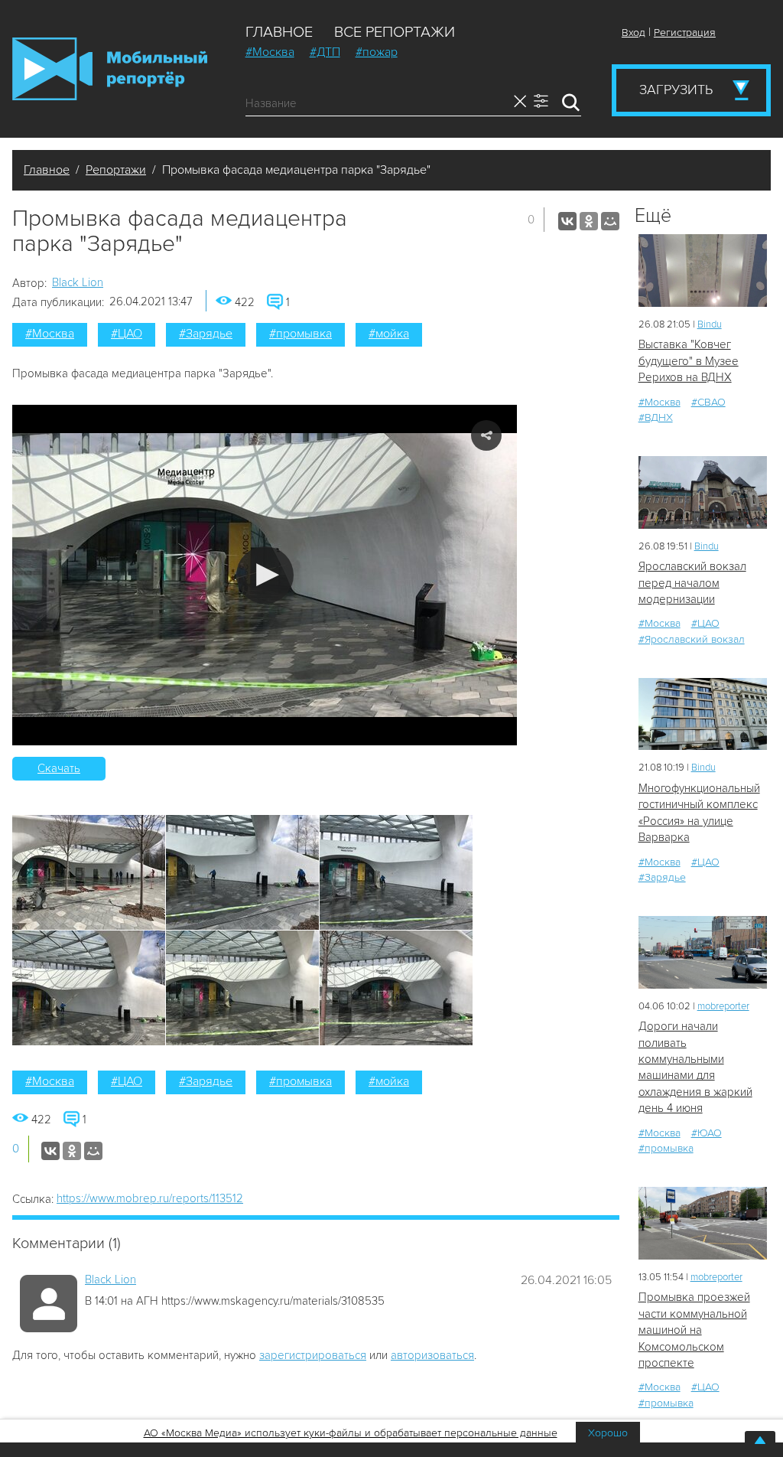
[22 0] (702, 492)
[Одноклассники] (589, 221)
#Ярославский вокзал (691, 639)
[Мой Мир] (610, 221)
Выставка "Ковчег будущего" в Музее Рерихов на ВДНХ (688, 360)
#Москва (269, 52)
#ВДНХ (655, 417)
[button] (265, 575)
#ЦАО (126, 333)
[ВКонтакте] (567, 221)
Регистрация (685, 32)
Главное (279, 32)
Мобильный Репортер (109, 68)
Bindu (709, 324)
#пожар (377, 52)
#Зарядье (205, 333)
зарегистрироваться (312, 1355)
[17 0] (702, 270)
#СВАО (708, 402)
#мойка (389, 333)
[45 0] (702, 714)
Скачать (58, 768)
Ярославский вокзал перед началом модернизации (692, 582)
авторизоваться (432, 1355)
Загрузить (676, 89)
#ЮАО (706, 1132)
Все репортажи (394, 32)
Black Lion (77, 282)
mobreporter (723, 1006)
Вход (633, 32)
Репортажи (116, 170)
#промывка (300, 333)
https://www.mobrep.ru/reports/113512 (150, 1198)
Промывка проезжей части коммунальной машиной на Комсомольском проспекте (694, 1330)
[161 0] (702, 1223)
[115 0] (702, 952)
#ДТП (325, 52)
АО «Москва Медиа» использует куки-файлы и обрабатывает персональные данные (350, 1432)
